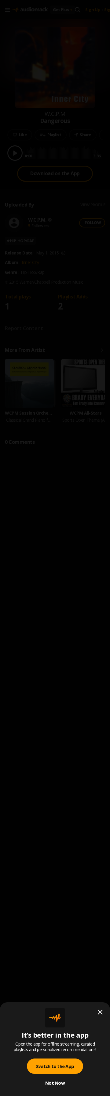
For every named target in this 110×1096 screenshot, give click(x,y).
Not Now (55, 1083)
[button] (55, 548)
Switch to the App (55, 1066)
